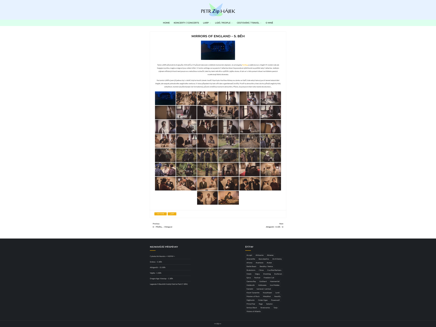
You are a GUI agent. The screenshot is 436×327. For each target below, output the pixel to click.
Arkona (249, 262)
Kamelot (249, 289)
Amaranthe (250, 259)
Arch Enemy (277, 259)
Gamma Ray (251, 281)
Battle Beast (251, 266)
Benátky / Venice (266, 266)
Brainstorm (250, 270)
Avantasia (259, 262)
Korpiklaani (267, 292)
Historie (160, 214)
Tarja (275, 307)
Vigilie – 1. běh (155, 273)
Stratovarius (265, 307)
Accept (249, 255)
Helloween (262, 285)
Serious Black (251, 307)
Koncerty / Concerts (186, 23)
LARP (206, 23)
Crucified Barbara (274, 270)
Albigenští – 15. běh (157, 267)
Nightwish (250, 300)
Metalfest (267, 296)
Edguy (257, 274)
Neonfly (277, 296)
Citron (261, 270)
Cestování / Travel (248, 23)
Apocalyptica (264, 259)
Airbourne (260, 255)
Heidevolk (250, 285)
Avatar (269, 262)
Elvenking (267, 274)
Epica (248, 277)
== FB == (217, 324)
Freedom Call (269, 277)
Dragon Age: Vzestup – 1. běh (161, 278)
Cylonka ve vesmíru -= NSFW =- (162, 256)
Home (166, 23)
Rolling (245, 65)
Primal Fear (250, 304)
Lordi (277, 292)
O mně (269, 23)
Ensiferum (278, 274)
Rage (261, 304)
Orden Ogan (263, 300)
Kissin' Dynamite (252, 292)
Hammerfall (274, 281)
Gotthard (263, 281)
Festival (257, 277)
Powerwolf (275, 300)
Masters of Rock (253, 296)
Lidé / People (222, 23)
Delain (248, 274)
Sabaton (269, 304)
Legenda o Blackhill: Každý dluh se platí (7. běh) (169, 284)
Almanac (270, 255)
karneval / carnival (264, 289)
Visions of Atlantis (253, 311)
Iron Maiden (274, 285)
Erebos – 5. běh (156, 262)
